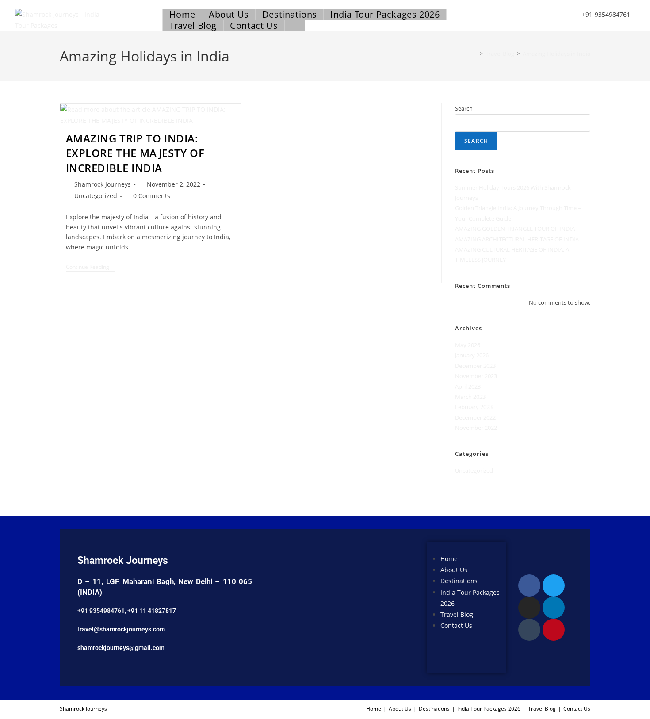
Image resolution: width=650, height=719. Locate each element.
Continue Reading (90, 267)
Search (464, 108)
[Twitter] (554, 585)
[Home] (475, 53)
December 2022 (475, 417)
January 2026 (472, 355)
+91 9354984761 (101, 610)
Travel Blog (456, 614)
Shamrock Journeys (102, 184)
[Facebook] (529, 585)
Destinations (459, 581)
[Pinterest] (554, 630)
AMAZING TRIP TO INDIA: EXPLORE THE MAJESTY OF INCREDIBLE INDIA (135, 153)
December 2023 (475, 366)
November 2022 (476, 428)
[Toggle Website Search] (294, 25)
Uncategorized (95, 195)
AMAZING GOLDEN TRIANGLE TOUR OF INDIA (515, 229)
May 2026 (467, 345)
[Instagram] (529, 608)
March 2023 (470, 397)
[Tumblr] (529, 630)
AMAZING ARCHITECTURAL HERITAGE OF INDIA (517, 239)
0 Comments (151, 195)
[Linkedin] (554, 608)
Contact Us (456, 625)
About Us (453, 570)
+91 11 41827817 (151, 610)
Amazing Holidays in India (556, 53)
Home (449, 559)
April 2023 (468, 386)
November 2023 (476, 376)
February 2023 (474, 407)
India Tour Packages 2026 (488, 708)
